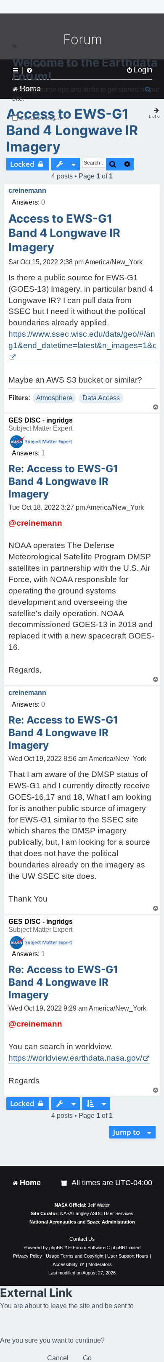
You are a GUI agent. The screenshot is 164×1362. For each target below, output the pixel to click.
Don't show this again (40, 118)
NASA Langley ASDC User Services (96, 1213)
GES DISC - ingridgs (40, 420)
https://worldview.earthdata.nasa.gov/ (75, 1057)
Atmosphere (54, 398)
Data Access (101, 398)
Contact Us (82, 1239)
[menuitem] (65, 1183)
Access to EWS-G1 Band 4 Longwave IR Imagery (72, 130)
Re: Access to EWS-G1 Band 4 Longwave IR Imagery (63, 481)
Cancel (58, 1358)
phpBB (56, 1247)
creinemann (27, 190)
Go (87, 1358)
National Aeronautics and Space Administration (82, 1221)
